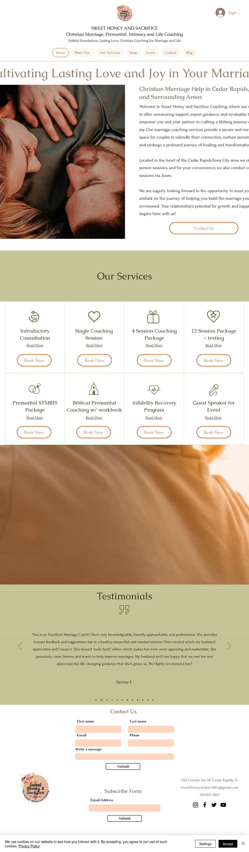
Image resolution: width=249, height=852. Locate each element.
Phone (134, 735)
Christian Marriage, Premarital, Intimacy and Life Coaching (124, 34)
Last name (138, 721)
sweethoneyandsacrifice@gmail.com (209, 787)
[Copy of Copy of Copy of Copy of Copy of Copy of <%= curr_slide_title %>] (127, 700)
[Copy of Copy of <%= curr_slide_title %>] (107, 700)
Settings (205, 843)
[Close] (243, 843)
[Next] (229, 646)
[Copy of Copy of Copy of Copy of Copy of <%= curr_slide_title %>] (122, 700)
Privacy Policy (29, 845)
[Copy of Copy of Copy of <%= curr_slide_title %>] (112, 700)
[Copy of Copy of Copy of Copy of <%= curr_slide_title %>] (117, 700)
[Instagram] (195, 804)
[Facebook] (204, 804)
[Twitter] (214, 804)
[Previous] (20, 646)
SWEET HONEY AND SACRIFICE (124, 28)
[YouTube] (223, 804)
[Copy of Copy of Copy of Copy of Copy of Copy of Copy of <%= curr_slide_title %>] (132, 700)
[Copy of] (153, 700)
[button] (133, 52)
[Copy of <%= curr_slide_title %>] (101, 700)
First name (85, 721)
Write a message (88, 749)
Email (81, 735)
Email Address (101, 800)
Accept (228, 843)
